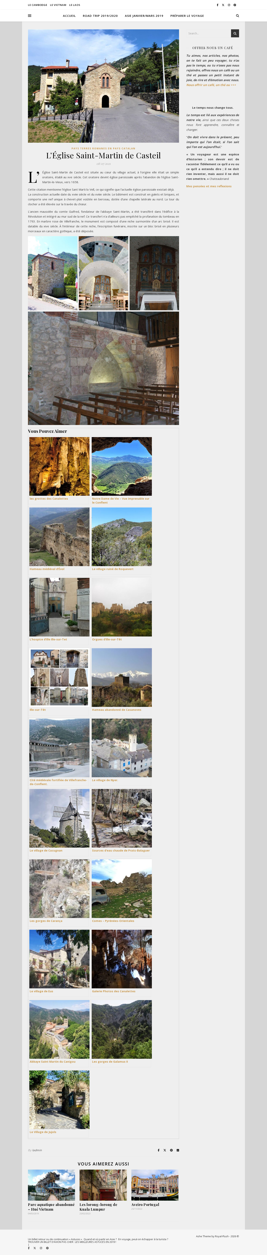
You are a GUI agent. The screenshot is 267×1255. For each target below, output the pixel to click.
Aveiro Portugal (145, 1204)
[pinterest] (235, 5)
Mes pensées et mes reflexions (209, 186)
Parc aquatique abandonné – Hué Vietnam (51, 1207)
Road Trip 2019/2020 (100, 16)
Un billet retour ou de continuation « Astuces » (55, 1239)
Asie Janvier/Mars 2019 (144, 16)
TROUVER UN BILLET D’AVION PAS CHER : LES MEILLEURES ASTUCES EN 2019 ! (72, 1242)
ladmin (37, 1150)
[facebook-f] (218, 5)
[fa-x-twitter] (223, 5)
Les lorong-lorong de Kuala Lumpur (98, 1207)
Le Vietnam (58, 5)
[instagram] (229, 5)
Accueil (69, 16)
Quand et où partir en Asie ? (100, 1239)
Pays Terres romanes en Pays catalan (103, 148)
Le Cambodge (37, 5)
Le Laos (74, 5)
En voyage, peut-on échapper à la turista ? (143, 1239)
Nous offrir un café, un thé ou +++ (211, 85)
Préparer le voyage (187, 16)
